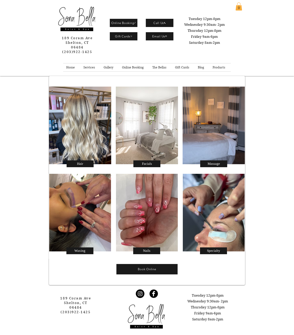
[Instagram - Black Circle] (140, 293)
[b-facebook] (153, 293)
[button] (238, 6)
